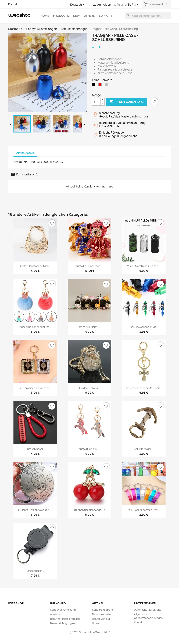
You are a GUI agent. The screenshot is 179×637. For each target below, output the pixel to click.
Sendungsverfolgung (63, 609)
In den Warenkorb (126, 102)
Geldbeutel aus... (89, 388)
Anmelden (56, 614)
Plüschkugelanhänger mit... (35, 327)
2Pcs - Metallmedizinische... (143, 266)
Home (45, 16)
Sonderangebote (102, 609)
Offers (89, 16)
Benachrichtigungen (62, 623)
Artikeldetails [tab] (25, 153)
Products (61, 16)
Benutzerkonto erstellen (65, 618)
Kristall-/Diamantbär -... (89, 266)
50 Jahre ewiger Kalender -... (35, 509)
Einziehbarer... (35, 570)
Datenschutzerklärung (147, 609)
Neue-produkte (101, 614)
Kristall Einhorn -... (89, 449)
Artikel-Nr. (20, 162)
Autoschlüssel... (35, 449)
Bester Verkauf (101, 618)
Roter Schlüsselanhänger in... (89, 509)
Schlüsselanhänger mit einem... (143, 388)
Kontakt (13, 4)
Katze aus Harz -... (89, 327)
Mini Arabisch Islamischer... (35, 388)
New (76, 16)
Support (105, 16)
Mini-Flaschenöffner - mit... (144, 509)
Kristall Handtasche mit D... (35, 266)
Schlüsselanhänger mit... (143, 327)
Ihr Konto (58, 603)
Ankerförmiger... (143, 449)
